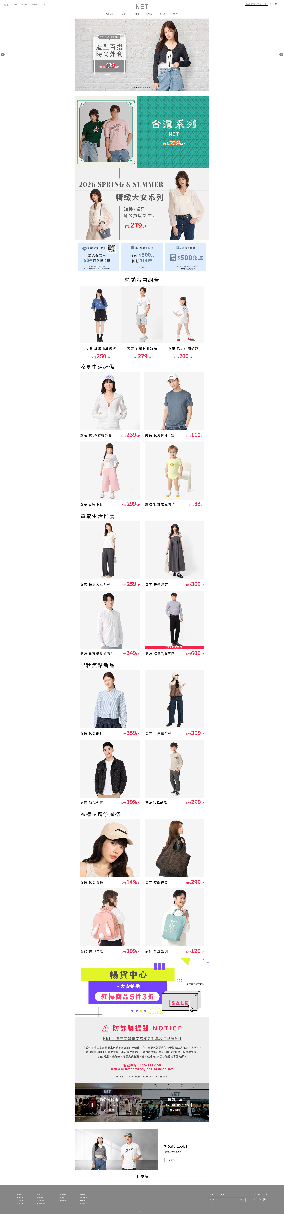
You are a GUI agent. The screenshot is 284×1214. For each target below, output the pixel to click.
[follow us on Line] (264, 1199)
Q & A (45, 4)
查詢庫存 (25, 4)
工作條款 (83, 1203)
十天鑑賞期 (40, 1200)
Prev (3, 54)
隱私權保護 (83, 1198)
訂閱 (241, 1200)
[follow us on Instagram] (259, 1199)
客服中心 (63, 1200)
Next (281, 54)
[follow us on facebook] (253, 1199)
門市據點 (35, 4)
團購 (15, 4)
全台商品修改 (41, 1203)
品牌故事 (20, 1198)
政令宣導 (83, 1200)
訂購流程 (40, 1198)
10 (152, 87)
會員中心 (63, 1198)
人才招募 (20, 1203)
